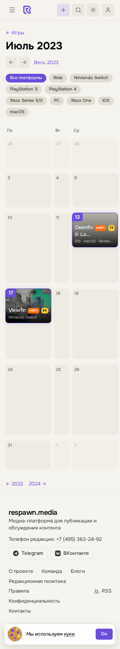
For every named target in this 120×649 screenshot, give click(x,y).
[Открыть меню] (12, 10)
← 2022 (14, 484)
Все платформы (26, 77)
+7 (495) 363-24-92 (79, 539)
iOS (105, 100)
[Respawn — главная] (27, 10)
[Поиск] (78, 10)
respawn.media (33, 512)
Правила (19, 591)
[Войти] (108, 10)
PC (57, 100)
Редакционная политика (37, 581)
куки (69, 634)
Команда (52, 571)
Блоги (78, 571)
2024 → (37, 484)
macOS (17, 112)
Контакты (20, 611)
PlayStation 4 (62, 89)
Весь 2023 (46, 62)
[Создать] (63, 10)
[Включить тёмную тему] (93, 10)
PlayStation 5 (24, 89)
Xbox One (81, 100)
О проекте (21, 571)
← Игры (15, 33)
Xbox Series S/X (26, 100)
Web (58, 77)
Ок (104, 634)
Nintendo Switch (91, 77)
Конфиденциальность (34, 601)
